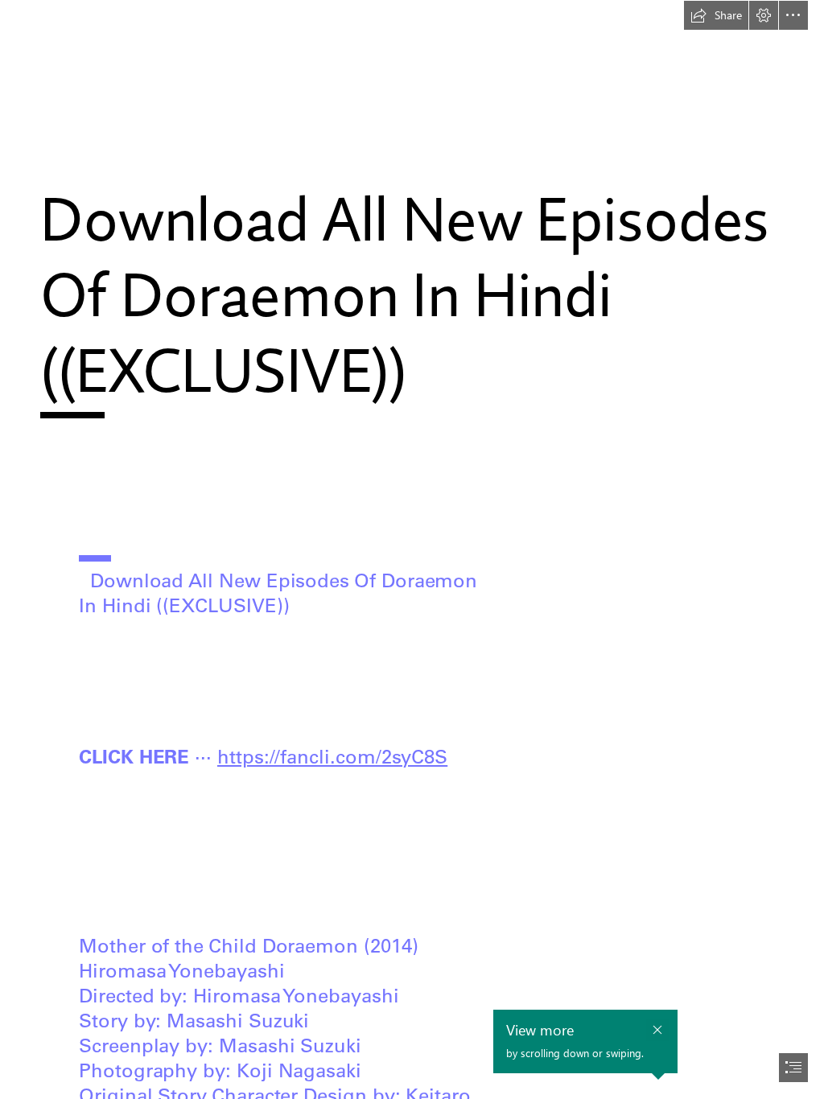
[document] (412, 549)
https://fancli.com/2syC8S (332, 756)
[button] (716, 15)
